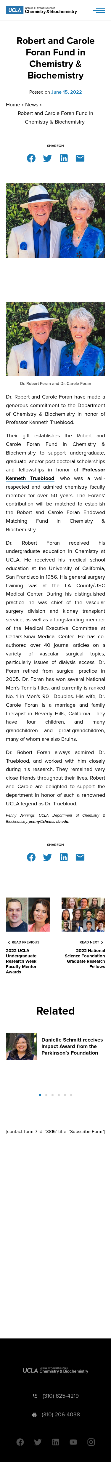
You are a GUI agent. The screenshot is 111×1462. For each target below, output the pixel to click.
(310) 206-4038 (61, 1414)
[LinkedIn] (64, 158)
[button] (40, 1095)
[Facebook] (31, 158)
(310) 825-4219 (61, 1396)
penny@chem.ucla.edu (48, 821)
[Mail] (80, 158)
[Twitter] (47, 158)
